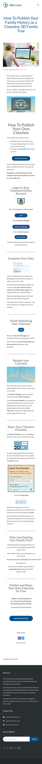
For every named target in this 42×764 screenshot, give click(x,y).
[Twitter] (22, 638)
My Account (29, 209)
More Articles (21, 643)
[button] (21, 104)
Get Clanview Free (21, 158)
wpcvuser (11, 69)
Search (34, 739)
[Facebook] (19, 638)
